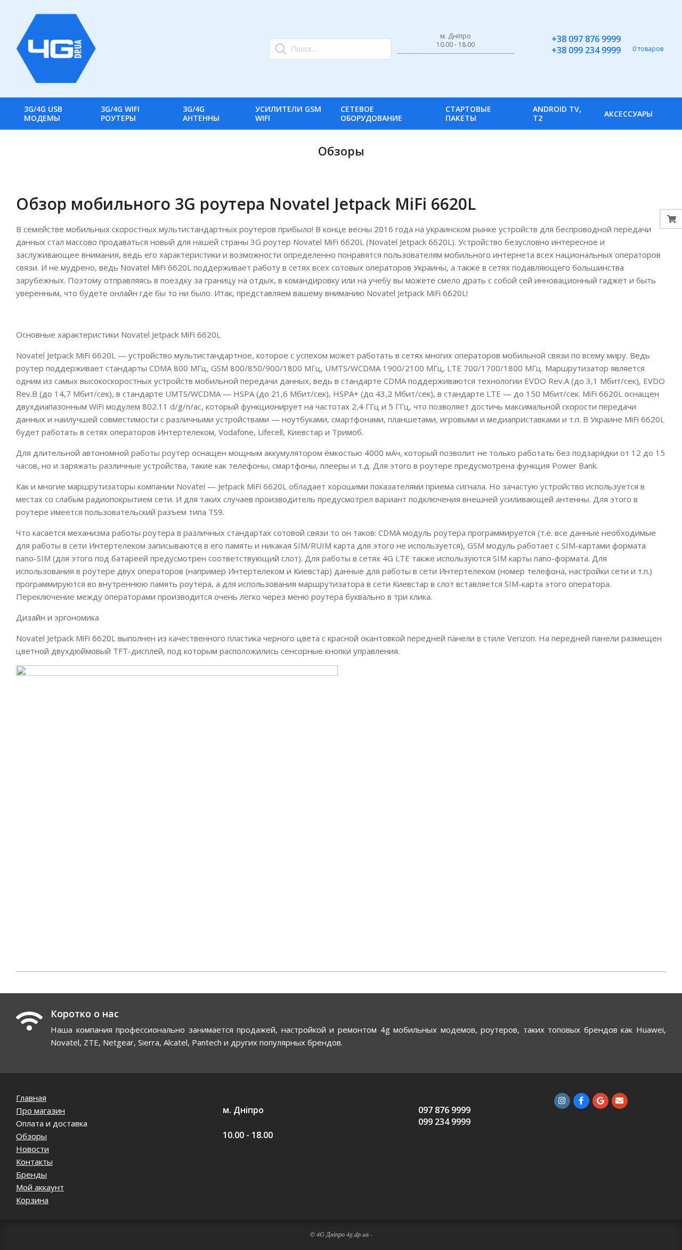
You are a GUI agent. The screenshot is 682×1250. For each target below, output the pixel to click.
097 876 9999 (444, 1110)
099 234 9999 (444, 1122)
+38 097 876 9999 (586, 39)
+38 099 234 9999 (586, 50)
